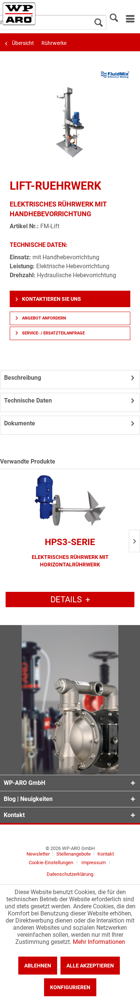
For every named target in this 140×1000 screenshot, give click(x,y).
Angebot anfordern (43, 318)
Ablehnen (37, 966)
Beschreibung (22, 377)
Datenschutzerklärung (70, 874)
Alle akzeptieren (90, 966)
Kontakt (105, 854)
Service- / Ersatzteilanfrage (53, 333)
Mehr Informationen (99, 941)
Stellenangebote (74, 854)
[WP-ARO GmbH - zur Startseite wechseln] (19, 14)
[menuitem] (129, 18)
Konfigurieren (70, 987)
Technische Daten (28, 400)
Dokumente (19, 423)
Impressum (93, 862)
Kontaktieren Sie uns (51, 299)
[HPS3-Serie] (70, 501)
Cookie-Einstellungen (51, 862)
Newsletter (38, 854)
